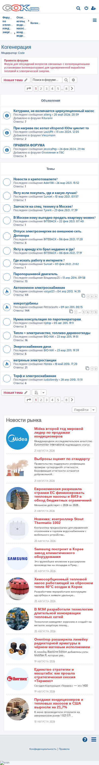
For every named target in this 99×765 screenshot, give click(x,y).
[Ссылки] (95, 20)
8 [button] (66, 88)
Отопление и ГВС (53, 152)
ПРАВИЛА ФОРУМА (29, 145)
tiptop (47, 323)
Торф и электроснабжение (34, 376)
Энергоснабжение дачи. (32, 346)
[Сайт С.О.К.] (21, 6)
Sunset (48, 196)
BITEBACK (50, 221)
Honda (48, 364)
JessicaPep (50, 149)
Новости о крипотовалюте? (35, 179)
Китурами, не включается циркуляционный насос (53, 110)
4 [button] (52, 88)
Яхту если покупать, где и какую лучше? (45, 192)
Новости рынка (23, 420)
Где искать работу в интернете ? (39, 260)
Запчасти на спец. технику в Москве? (43, 206)
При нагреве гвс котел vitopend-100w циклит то (51, 128)
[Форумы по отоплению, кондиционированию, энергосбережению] (34, 10)
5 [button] (58, 88)
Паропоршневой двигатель (35, 274)
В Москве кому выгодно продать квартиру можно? (54, 217)
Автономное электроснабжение (39, 287)
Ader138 (49, 183)
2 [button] (41, 88)
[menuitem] (78, 9)
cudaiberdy (51, 379)
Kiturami (47, 118)
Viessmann (48, 135)
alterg (47, 114)
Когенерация (16, 46)
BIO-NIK (49, 336)
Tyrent (48, 210)
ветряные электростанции (34, 360)
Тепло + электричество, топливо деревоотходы (51, 333)
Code (21, 53)
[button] (28, 88)
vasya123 (49, 291)
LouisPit (48, 132)
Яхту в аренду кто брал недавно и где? (44, 249)
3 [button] (46, 88)
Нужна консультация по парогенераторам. (47, 319)
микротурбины (25, 303)
